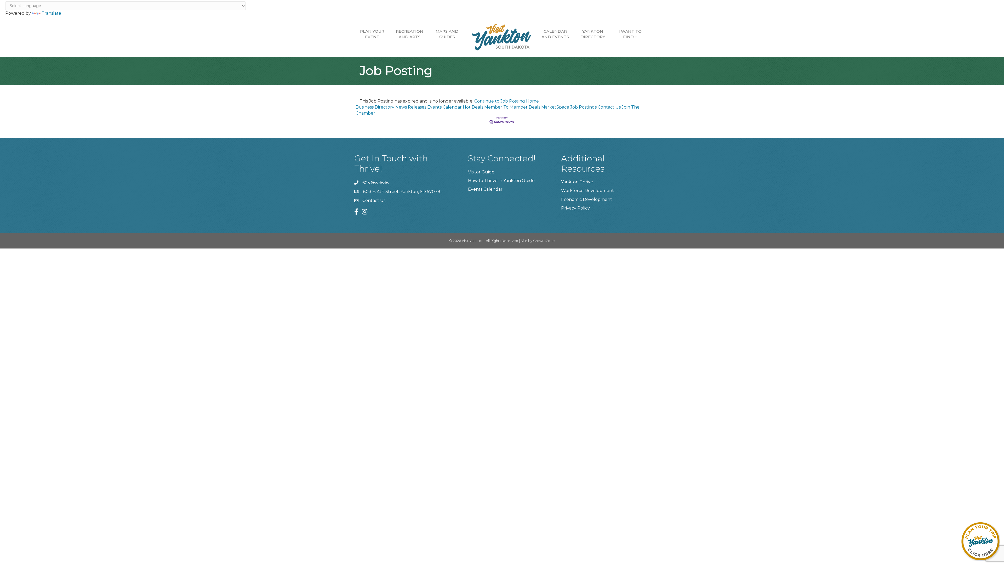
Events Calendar (444, 107)
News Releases (410, 107)
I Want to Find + (630, 34)
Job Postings (583, 107)
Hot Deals (473, 107)
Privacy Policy (575, 208)
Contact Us (609, 107)
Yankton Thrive (577, 181)
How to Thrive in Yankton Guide (501, 180)
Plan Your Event (372, 34)
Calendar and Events (555, 34)
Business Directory (375, 107)
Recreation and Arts (409, 34)
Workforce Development (587, 190)
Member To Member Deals (512, 107)
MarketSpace (555, 107)
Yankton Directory (592, 34)
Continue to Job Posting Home (506, 101)
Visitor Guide (481, 172)
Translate (51, 13)
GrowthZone (544, 241)
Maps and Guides (447, 34)
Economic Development (586, 199)
